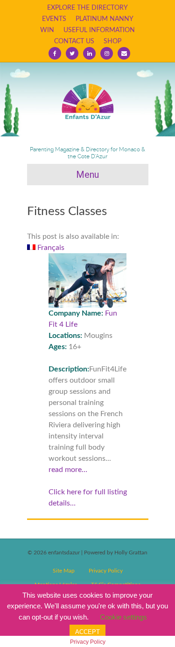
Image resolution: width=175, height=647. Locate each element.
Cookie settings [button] (123, 617)
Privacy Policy (106, 570)
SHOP (112, 41)
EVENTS (54, 19)
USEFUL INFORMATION (99, 30)
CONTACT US (74, 41)
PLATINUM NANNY (104, 19)
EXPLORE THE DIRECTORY (87, 8)
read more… (68, 469)
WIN (47, 30)
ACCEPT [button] (87, 631)
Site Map (64, 570)
